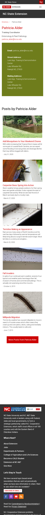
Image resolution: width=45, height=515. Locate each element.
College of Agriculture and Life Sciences (21, 455)
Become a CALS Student (14, 458)
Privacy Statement (19, 507)
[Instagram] (11, 496)
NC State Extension (15, 14)
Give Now (8, 466)
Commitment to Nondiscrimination (25, 504)
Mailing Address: (14, 76)
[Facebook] (6, 496)
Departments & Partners (14, 451)
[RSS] (21, 496)
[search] (41, 2)
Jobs (6, 447)
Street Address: (14, 57)
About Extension (10, 444)
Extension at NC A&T (12, 462)
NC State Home (10, 2)
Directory (5, 22)
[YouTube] (16, 496)
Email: (10, 51)
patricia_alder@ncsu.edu (12, 39)
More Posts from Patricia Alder (23, 339)
